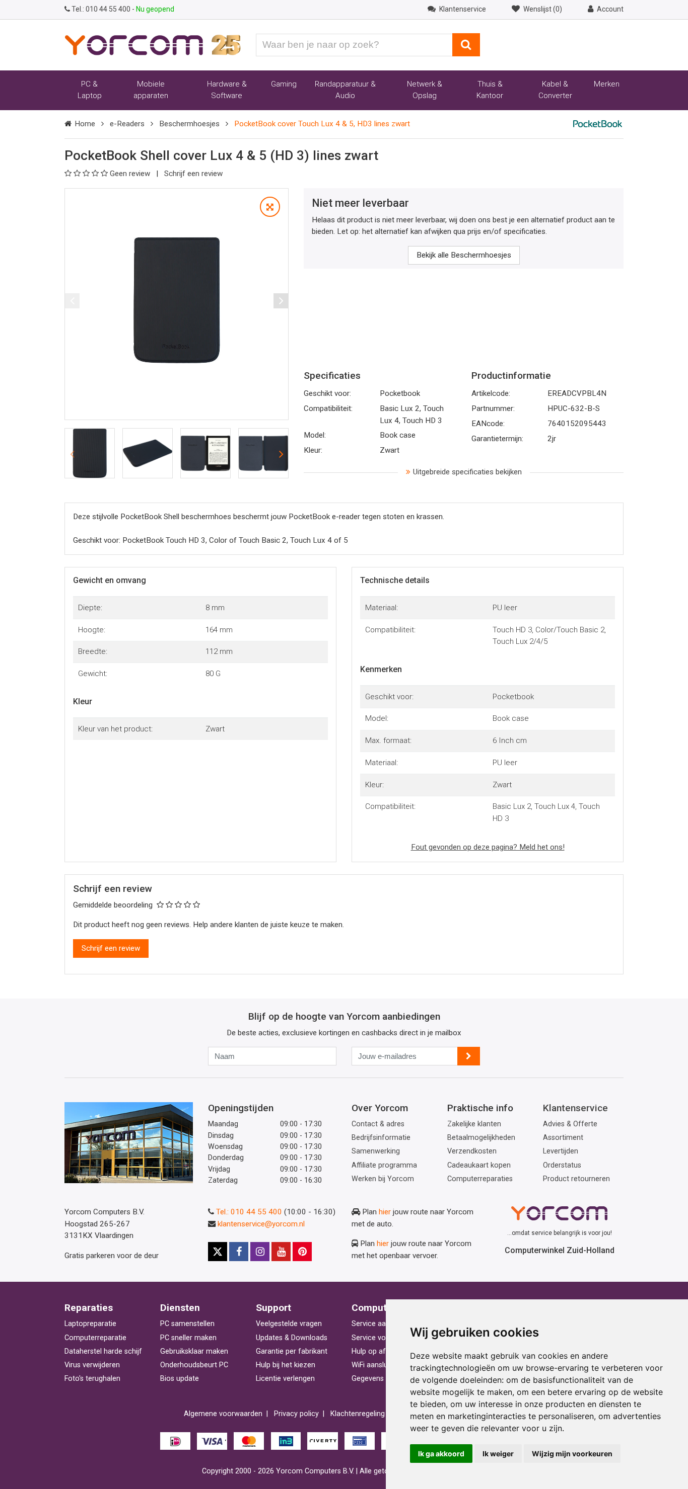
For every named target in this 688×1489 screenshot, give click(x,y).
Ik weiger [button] (498, 1453)
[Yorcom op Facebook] (238, 1251)
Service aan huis (378, 1323)
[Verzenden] (468, 1056)
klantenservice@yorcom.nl (261, 1223)
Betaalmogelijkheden (481, 1137)
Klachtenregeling (357, 1414)
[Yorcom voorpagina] (152, 44)
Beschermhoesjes (189, 123)
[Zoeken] (466, 44)
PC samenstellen (187, 1323)
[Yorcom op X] (217, 1251)
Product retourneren (576, 1179)
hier (385, 1211)
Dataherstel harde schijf (103, 1351)
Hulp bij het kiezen (285, 1365)
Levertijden (560, 1151)
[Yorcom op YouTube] (281, 1251)
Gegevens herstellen (385, 1378)
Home (85, 123)
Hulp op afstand (378, 1351)
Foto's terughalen (92, 1378)
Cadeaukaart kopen (479, 1165)
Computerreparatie (95, 1338)
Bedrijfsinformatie (381, 1137)
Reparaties (88, 1307)
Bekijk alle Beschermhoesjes (464, 255)
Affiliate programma (384, 1165)
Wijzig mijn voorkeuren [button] (572, 1453)
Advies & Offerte (570, 1124)
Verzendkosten (472, 1151)
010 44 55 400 (102, 9)
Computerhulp (383, 1307)
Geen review (131, 173)
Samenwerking (376, 1151)
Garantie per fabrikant (291, 1351)
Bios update (179, 1378)
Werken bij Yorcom (383, 1179)
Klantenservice (575, 1108)
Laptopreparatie (90, 1323)
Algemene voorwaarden (223, 1414)
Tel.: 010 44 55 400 (249, 1211)
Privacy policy (296, 1414)
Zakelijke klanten (474, 1124)
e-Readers (127, 123)
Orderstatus (562, 1165)
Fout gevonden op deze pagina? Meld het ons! (488, 847)
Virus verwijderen (92, 1365)
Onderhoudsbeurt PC (194, 1365)
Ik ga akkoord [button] (441, 1453)
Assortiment (563, 1137)
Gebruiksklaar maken (194, 1351)
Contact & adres (378, 1124)
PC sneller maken (188, 1338)
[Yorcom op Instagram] (259, 1251)
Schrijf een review (193, 173)
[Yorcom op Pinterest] (302, 1251)
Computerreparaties (480, 1179)
